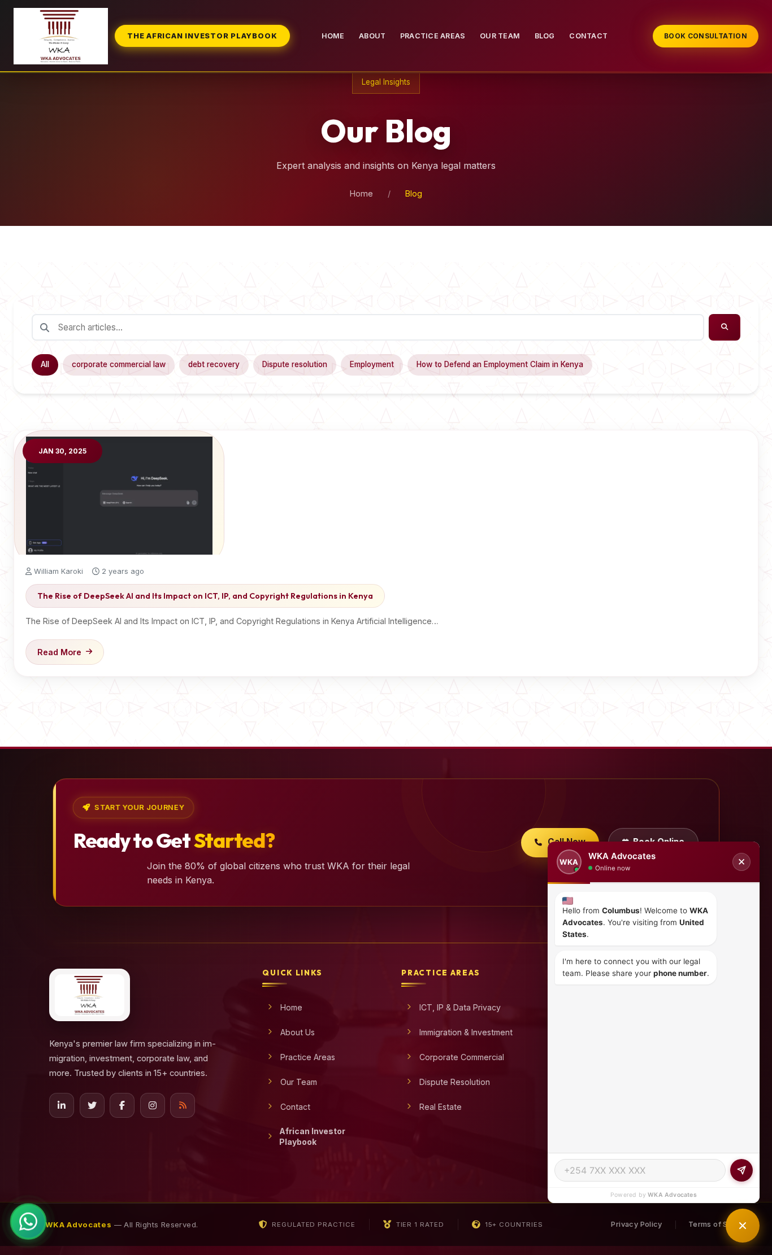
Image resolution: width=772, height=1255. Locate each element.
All (45, 364)
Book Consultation (705, 36)
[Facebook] (122, 1105)
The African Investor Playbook (202, 36)
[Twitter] (92, 1105)
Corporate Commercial (461, 1057)
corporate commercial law (119, 364)
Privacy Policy (636, 1224)
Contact (588, 36)
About (372, 36)
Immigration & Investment (466, 1032)
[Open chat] (743, 1226)
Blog (545, 36)
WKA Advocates (672, 1195)
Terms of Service (719, 1224)
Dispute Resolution (454, 1082)
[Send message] (741, 1170)
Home (333, 36)
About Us (297, 1032)
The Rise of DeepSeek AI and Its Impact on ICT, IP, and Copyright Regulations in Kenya (205, 596)
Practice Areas (433, 36)
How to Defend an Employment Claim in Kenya (500, 364)
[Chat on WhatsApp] (28, 1219)
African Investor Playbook (312, 1136)
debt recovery (214, 364)
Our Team (500, 36)
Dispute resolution (294, 364)
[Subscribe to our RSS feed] (182, 1105)
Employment (372, 364)
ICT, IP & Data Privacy (460, 1007)
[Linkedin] (61, 1105)
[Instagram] (152, 1105)
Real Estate (440, 1107)
